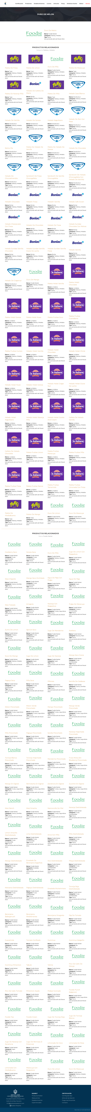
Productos (28, 3)
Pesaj (63, 3)
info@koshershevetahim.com (15, 1103)
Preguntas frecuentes (68, 1100)
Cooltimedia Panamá (85, 1109)
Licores (49, 3)
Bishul (81, 3)
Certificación (19, 3)
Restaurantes (36, 1098)
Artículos (56, 3)
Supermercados (36, 1102)
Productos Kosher (37, 1095)
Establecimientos (39, 3)
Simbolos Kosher (72, 3)
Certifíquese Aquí (67, 1095)
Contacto (65, 1102)
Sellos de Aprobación (68, 1098)
